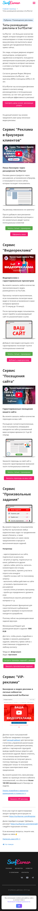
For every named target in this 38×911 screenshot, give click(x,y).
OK (19, 906)
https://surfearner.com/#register (22, 816)
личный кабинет (13, 740)
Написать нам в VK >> (11, 839)
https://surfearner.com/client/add (24, 824)
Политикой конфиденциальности (18, 901)
